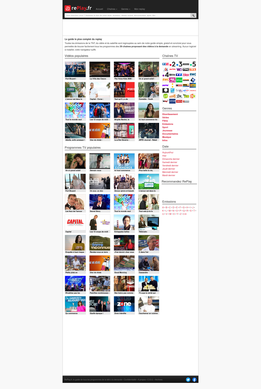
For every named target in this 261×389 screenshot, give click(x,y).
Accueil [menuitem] (99, 8)
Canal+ (186, 64)
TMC (186, 69)
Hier (164, 155)
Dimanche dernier (171, 158)
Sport (165, 127)
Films (165, 120)
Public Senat (179, 101)
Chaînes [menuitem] (111, 8)
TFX (192, 69)
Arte (172, 69)
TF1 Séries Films (179, 74)
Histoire (186, 101)
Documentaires (170, 133)
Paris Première (186, 79)
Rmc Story (165, 79)
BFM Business (192, 85)
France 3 (179, 64)
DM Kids (192, 95)
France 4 (165, 74)
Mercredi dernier (170, 172)
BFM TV (186, 85)
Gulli (165, 95)
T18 (192, 79)
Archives (158, 379)
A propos (142, 379)
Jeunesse (167, 130)
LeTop (165, 101)
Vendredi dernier (170, 165)
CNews (179, 85)
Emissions (167, 123)
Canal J (172, 95)
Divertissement (170, 114)
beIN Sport (179, 90)
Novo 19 (165, 85)
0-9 (184, 213)
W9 (179, 69)
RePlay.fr (68, 379)
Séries (165, 117)
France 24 (172, 90)
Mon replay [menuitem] (139, 8)
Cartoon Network (179, 95)
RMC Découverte (192, 74)
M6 (165, 69)
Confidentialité (130, 379)
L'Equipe (192, 90)
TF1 (165, 64)
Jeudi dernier (168, 168)
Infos (164, 140)
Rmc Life (172, 79)
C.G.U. (150, 379)
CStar (172, 74)
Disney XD (186, 95)
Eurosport (186, 90)
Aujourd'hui (167, 152)
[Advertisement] (130, 27)
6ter (186, 74)
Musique (166, 137)
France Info (172, 85)
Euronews (165, 90)
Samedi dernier (169, 162)
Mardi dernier (168, 175)
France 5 (192, 64)
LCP (172, 101)
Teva (179, 79)
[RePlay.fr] (79, 8)
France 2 (172, 64)
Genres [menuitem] (125, 8)
